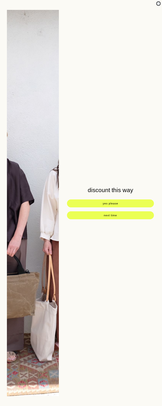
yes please (110, 203)
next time (110, 215)
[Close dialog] (158, 4)
